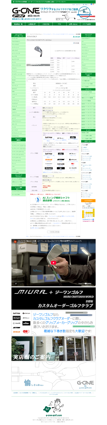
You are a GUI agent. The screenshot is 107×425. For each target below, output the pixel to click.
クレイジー (14, 71)
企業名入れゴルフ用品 (17, 181)
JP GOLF (14, 80)
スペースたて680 (16, 194)
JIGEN (13, 82)
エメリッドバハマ (16, 53)
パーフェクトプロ (73, 161)
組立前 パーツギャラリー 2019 (88, 124)
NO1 (73, 165)
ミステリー (14, 112)
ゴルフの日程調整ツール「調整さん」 (28, 392)
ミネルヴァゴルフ (16, 115)
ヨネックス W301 (86, 196)
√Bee (60, 170)
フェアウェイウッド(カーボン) (19, 148)
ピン (83, 62)
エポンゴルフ (15, 50)
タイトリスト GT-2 (87, 177)
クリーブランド (85, 50)
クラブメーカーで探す (87, 77)
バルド (13, 97)
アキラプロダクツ (16, 41)
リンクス (14, 127)
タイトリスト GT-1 (87, 175)
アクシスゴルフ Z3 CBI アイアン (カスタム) (63, 34)
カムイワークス (15, 59)
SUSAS (49, 161)
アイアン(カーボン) (16, 160)
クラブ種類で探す (86, 80)
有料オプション (47, 172)
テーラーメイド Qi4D (87, 156)
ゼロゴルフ (14, 88)
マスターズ (14, 106)
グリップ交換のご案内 (87, 138)
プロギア (84, 65)
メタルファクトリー (16, 121)
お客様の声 (32, 24)
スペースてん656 (53, 394)
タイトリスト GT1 (86, 160)
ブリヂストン (85, 68)
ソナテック (14, 94)
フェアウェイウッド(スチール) (19, 145)
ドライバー (14, 142)
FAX (31, 218)
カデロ (49, 165)
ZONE (13, 91)
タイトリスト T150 (87, 186)
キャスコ (14, 62)
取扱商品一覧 (18, 24)
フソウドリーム (15, 100)
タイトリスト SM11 (87, 195)
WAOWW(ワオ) (15, 136)
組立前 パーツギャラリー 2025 (88, 106)
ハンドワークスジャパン (17, 191)
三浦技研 (14, 109)
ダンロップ (84, 56)
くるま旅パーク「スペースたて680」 (83, 392)
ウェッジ (14, 163)
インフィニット (15, 47)
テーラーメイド (85, 59)
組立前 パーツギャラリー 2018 (88, 127)
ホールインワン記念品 (17, 179)
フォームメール (53, 216)
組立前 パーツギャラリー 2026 (88, 103)
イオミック (73, 155)
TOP (73, 4)
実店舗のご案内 (85, 132)
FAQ (59, 24)
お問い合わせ (73, 24)
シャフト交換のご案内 (87, 135)
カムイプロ (14, 56)
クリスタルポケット (45, 392)
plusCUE (60, 165)
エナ (83, 41)
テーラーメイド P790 (87, 184)
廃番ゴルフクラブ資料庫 (87, 97)
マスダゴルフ (15, 103)
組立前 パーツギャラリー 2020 (88, 121)
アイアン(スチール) (16, 157)
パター (13, 166)
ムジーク (14, 118)
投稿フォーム (68, 31)
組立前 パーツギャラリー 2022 (88, 115)
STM (60, 161)
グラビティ (14, 68)
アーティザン (15, 38)
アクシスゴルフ (15, 44)
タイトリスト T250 (87, 188)
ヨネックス (14, 124)
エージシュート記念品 (17, 184)
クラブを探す (87, 24)
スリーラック (15, 85)
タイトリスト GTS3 (87, 158)
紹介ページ (73, 28)
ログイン (78, 4)
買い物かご (86, 4)
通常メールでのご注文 (68, 216)
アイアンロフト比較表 (87, 91)
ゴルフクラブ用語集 (86, 100)
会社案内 (15, 392)
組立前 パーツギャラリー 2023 (88, 112)
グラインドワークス (16, 65)
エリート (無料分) (73, 139)
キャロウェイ (85, 47)
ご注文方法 (45, 24)
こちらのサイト (56, 223)
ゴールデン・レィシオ (17, 74)
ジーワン (14, 77)
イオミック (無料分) (60, 140)
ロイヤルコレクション (17, 133)
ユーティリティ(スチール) (18, 151)
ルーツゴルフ (15, 130)
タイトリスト (85, 53)
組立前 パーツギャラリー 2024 (88, 109)
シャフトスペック (86, 94)
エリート (60, 155)
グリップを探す (85, 86)
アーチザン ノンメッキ (88, 193)
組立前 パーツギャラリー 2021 (88, 118)
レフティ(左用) (15, 172)
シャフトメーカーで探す (87, 83)
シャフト (14, 169)
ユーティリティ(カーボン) (18, 154)
